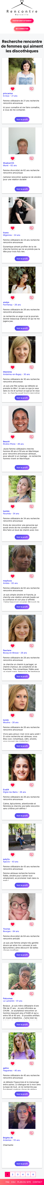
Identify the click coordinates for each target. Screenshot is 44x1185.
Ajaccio (6, 861)
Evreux (6, 96)
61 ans (19, 1001)
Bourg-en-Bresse (11, 653)
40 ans (17, 1070)
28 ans (24, 653)
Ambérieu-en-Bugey (12, 374)
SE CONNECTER (22, 29)
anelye (6, 302)
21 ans (14, 96)
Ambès (6, 583)
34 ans (16, 513)
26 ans (18, 304)
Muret (5, 165)
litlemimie (7, 372)
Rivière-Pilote (9, 444)
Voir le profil (22, 119)
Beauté (6, 441)
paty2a (6, 859)
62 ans (14, 165)
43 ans (15, 861)
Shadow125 (8, 163)
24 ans (17, 235)
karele (6, 720)
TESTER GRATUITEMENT (22, 21)
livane (6, 232)
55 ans (16, 1140)
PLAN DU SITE (24, 1182)
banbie (6, 511)
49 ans (20, 444)
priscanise (8, 93)
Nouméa (7, 513)
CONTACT (37, 1182)
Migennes (7, 235)
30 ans (27, 374)
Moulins (6, 722)
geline (6, 1068)
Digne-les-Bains (10, 792)
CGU (13, 1182)
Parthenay (7, 304)
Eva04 (6, 789)
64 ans (16, 931)
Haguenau (7, 1070)
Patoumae (7, 998)
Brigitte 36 (8, 1137)
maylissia (7, 580)
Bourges (7, 931)
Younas (6, 929)
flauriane (7, 650)
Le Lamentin (8, 1001)
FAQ (7, 1182)
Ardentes (7, 1140)
